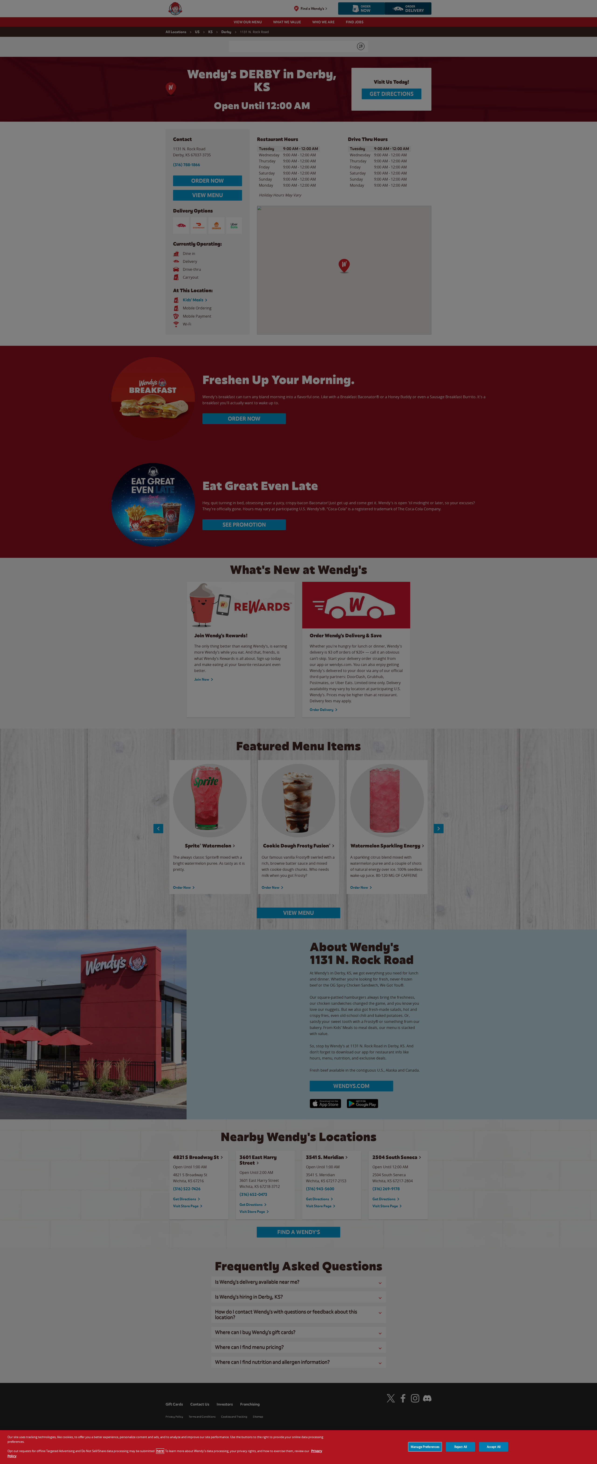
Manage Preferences (425, 1446)
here (160, 1451)
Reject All (460, 1446)
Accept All (493, 1446)
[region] (298, 1447)
